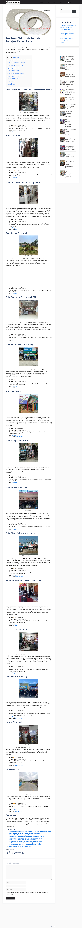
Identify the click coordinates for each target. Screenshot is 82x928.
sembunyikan (16, 57)
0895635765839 (19, 388)
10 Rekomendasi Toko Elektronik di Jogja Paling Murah (70, 147)
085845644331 (19, 765)
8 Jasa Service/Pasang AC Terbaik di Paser (20, 846)
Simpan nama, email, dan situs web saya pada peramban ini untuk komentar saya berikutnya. (28, 893)
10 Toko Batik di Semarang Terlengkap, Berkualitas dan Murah (69, 165)
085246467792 (19, 718)
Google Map (15, 131)
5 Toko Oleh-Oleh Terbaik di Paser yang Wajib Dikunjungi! (24, 843)
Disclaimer (72, 926)
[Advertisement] (29, 277)
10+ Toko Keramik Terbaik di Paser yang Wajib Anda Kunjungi (25, 844)
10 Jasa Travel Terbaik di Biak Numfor (15, 852)
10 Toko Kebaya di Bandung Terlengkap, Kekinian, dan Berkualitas (70, 123)
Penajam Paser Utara (11, 851)
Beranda (41, 2)
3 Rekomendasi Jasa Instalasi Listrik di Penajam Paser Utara (25, 838)
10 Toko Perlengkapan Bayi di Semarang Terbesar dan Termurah (70, 174)
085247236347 (19, 577)
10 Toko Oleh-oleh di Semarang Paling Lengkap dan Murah (70, 106)
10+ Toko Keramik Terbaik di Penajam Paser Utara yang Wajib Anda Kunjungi (30, 831)
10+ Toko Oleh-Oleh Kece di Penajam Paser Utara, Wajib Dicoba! (26, 836)
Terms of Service (60, 926)
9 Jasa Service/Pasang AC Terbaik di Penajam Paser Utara (24, 833)
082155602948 (19, 179)
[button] (74, 2)
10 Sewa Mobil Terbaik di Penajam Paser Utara (21, 835)
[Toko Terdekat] (13, 2)
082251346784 (19, 625)
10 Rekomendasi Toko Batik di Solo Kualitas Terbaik (70, 99)
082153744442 (19, 229)
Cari (61, 9)
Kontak (61, 2)
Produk (47, 2)
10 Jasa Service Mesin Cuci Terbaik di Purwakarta (17, 853)
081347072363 (19, 811)
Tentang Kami (68, 2)
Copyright (67, 926)
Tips (77, 926)
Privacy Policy (52, 926)
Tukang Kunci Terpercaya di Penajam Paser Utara (22, 839)
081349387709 (19, 437)
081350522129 (19, 484)
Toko (54, 2)
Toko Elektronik (10, 849)
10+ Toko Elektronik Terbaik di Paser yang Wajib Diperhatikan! (26, 841)
